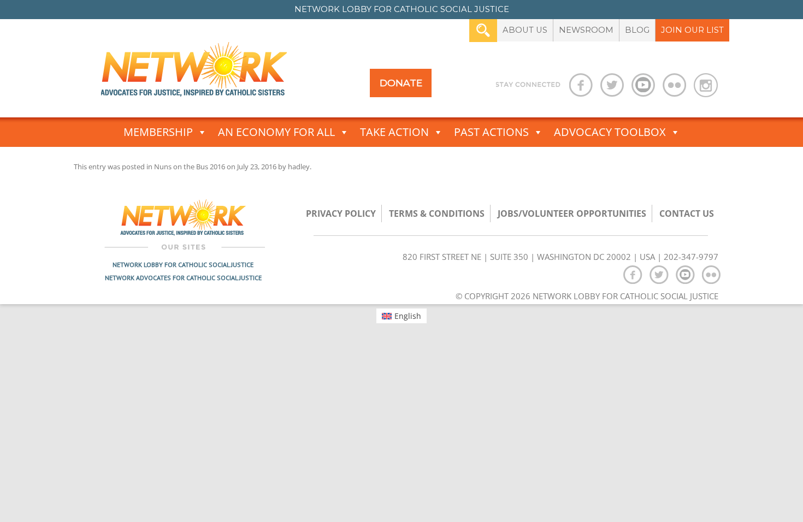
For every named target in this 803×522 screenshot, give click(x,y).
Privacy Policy (341, 213)
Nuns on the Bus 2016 (189, 166)
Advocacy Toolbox (610, 131)
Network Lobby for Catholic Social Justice (183, 264)
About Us (525, 30)
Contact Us (686, 213)
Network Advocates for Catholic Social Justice (183, 278)
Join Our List (692, 30)
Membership (158, 131)
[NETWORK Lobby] (194, 73)
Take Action (394, 131)
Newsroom (586, 30)
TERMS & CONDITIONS (437, 213)
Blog (637, 30)
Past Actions (491, 131)
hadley (299, 166)
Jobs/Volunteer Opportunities (572, 213)
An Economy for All (276, 131)
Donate (401, 82)
